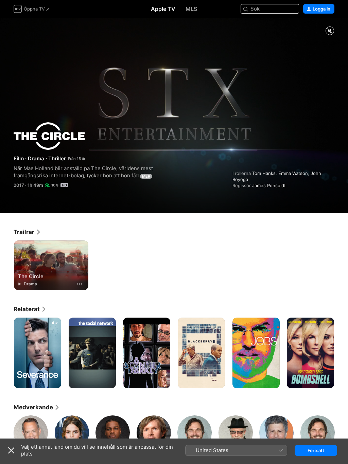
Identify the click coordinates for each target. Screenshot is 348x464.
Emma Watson (293, 173)
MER (146, 176)
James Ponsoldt (269, 185)
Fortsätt (316, 450)
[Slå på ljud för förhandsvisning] (329, 31)
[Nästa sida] (341, 353)
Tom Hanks (264, 173)
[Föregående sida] (7, 353)
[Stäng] (11, 450)
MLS (191, 8)
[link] (27, 232)
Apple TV (163, 8)
